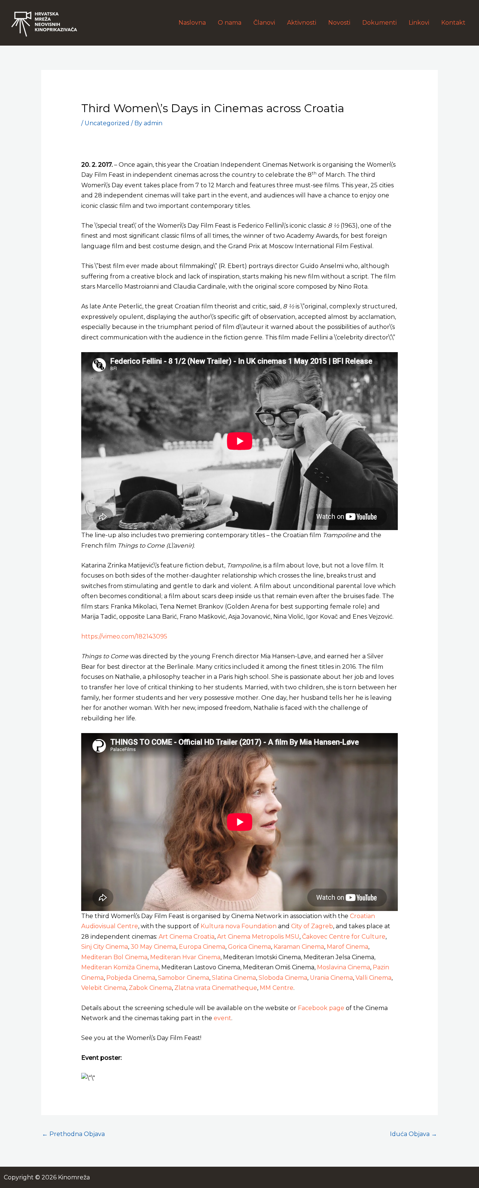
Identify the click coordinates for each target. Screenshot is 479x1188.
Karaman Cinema (299, 946)
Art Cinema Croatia (186, 936)
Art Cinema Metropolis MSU (258, 936)
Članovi (264, 22)
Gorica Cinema (249, 946)
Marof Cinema (347, 946)
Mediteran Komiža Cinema (120, 967)
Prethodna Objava (73, 1134)
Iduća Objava (413, 1134)
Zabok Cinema (150, 987)
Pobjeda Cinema (130, 977)
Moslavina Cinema (343, 967)
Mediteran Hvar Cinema (185, 957)
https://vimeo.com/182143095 (124, 636)
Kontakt (453, 22)
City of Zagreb (312, 926)
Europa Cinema (202, 946)
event (222, 1018)
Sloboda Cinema (283, 977)
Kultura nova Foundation (239, 926)
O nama (229, 22)
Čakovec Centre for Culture (343, 936)
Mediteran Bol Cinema (114, 957)
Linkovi (419, 22)
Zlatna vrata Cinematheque (215, 987)
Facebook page (321, 1008)
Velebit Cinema (103, 987)
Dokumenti (379, 22)
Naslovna (192, 22)
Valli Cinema (373, 977)
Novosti (339, 22)
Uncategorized (107, 123)
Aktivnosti (301, 22)
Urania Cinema (331, 977)
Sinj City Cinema (104, 946)
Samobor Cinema (183, 977)
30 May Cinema (153, 946)
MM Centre (276, 987)
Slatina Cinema (234, 977)
